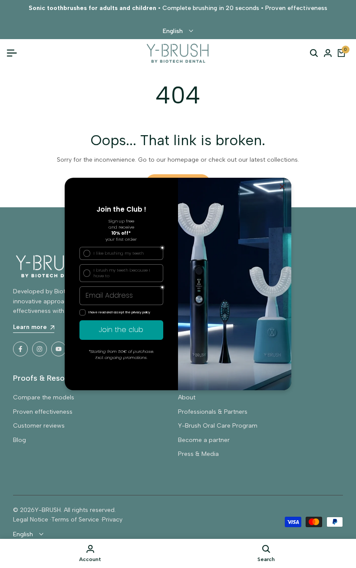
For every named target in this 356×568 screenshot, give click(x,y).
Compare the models (43, 397)
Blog (19, 440)
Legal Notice (30, 519)
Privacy (112, 519)
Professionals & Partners (212, 411)
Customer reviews (39, 425)
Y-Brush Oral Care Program (217, 425)
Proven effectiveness (43, 411)
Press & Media (198, 454)
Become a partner (204, 440)
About (186, 397)
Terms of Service (75, 519)
